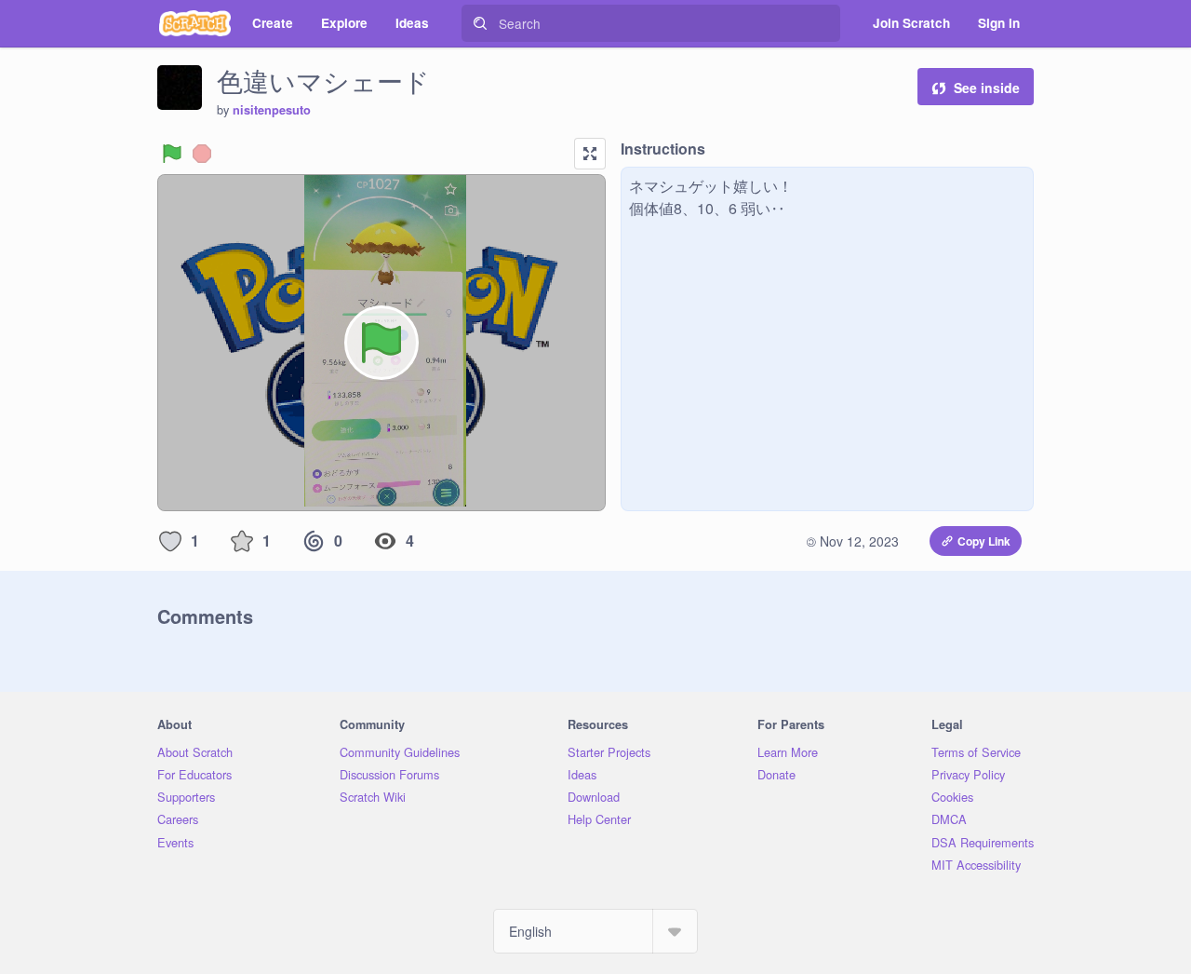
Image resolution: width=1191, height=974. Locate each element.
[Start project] (172, 154)
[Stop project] (202, 154)
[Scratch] (195, 23)
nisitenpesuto (272, 109)
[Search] (480, 23)
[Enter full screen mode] (590, 153)
